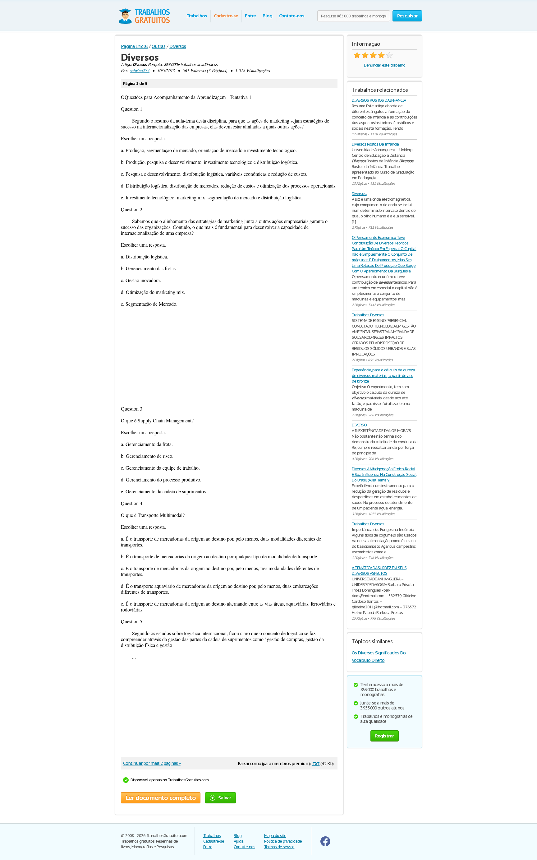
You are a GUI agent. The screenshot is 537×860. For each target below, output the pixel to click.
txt (316, 763)
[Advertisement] (229, 356)
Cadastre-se (226, 16)
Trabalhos (196, 16)
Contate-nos (291, 16)
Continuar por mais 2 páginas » (152, 763)
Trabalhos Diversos (368, 315)
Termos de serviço (279, 846)
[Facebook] (325, 845)
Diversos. (359, 193)
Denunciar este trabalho (384, 65)
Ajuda (238, 841)
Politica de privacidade (283, 841)
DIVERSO (359, 425)
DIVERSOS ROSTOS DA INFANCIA (379, 100)
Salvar (224, 798)
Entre (250, 16)
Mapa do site (275, 835)
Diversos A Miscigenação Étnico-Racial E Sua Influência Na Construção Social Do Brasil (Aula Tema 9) (384, 474)
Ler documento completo (161, 798)
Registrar (384, 736)
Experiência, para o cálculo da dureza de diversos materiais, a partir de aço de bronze (383, 375)
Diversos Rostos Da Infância (375, 144)
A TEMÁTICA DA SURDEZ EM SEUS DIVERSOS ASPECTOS (379, 570)
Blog (267, 16)
